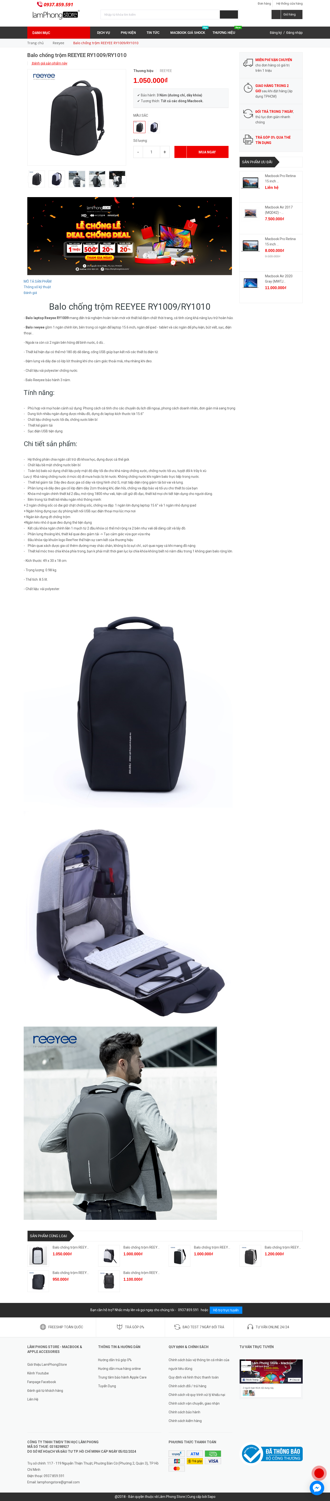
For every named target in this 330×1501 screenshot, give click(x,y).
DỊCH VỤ (104, 33)
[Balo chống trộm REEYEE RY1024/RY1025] (109, 1281)
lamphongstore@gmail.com (58, 1482)
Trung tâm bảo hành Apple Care (122, 1377)
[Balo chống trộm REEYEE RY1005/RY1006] (179, 1256)
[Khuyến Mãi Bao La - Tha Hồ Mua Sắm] (129, 236)
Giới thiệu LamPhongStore (47, 1364)
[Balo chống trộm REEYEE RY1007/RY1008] (250, 1256)
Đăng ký (276, 33)
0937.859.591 (58, 4)
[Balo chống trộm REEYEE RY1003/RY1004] (109, 1256)
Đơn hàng (264, 3)
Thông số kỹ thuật (37, 287)
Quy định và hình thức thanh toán (194, 1377)
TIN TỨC (153, 33)
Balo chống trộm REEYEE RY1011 (78, 1273)
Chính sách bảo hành (184, 1412)
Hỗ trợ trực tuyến (226, 1310)
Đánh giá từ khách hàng (45, 1391)
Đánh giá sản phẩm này (49, 63)
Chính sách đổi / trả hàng (187, 1386)
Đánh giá (30, 293)
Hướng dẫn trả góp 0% (115, 1360)
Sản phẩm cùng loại (48, 1236)
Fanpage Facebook (41, 1382)
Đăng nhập (294, 33)
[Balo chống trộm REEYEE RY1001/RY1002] (38, 1256)
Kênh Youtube (38, 1373)
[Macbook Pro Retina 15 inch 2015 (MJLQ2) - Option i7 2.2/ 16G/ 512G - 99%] (250, 246)
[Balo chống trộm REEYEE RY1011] (38, 1281)
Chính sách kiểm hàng (185, 1421)
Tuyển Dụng (107, 1386)
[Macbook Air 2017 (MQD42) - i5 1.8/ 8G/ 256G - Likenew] (250, 214)
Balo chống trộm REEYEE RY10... (77, 1247)
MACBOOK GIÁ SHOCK (188, 31)
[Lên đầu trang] (321, 1457)
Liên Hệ (32, 1399)
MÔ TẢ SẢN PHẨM (37, 281)
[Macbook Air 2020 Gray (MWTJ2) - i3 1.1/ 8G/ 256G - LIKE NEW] (250, 283)
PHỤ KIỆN (129, 33)
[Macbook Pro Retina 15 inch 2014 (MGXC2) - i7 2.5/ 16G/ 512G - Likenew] (250, 183)
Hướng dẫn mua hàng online (119, 1369)
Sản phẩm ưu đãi (257, 162)
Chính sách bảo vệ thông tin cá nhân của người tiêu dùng (199, 1364)
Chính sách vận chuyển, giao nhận (194, 1403)
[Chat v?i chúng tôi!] (317, 1488)
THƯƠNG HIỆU (227, 31)
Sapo (211, 1497)
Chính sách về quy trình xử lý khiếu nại (197, 1395)
